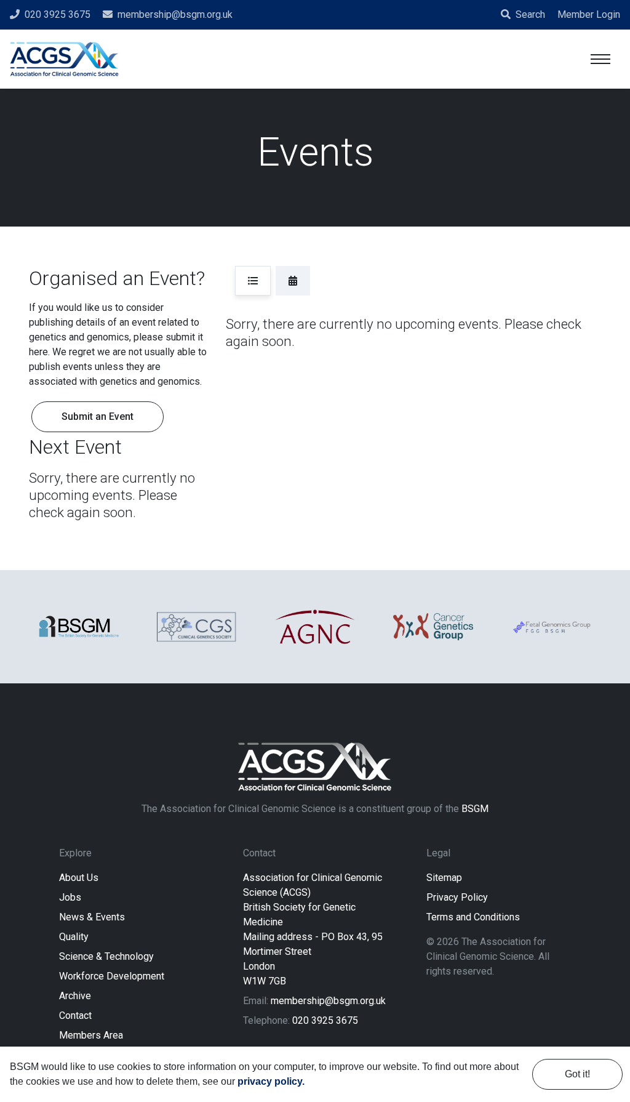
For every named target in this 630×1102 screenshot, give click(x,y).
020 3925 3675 (325, 1020)
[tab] (253, 281)
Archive (75, 996)
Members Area (91, 1035)
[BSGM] (79, 627)
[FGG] (551, 626)
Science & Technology (106, 956)
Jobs (70, 897)
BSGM (474, 808)
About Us (78, 877)
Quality (74, 937)
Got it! (577, 1074)
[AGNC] (315, 626)
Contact (75, 1015)
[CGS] (197, 626)
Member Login (588, 14)
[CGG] (433, 626)
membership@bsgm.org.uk (328, 1001)
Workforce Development (111, 976)
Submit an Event (98, 416)
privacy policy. (271, 1081)
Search (530, 14)
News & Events (92, 917)
